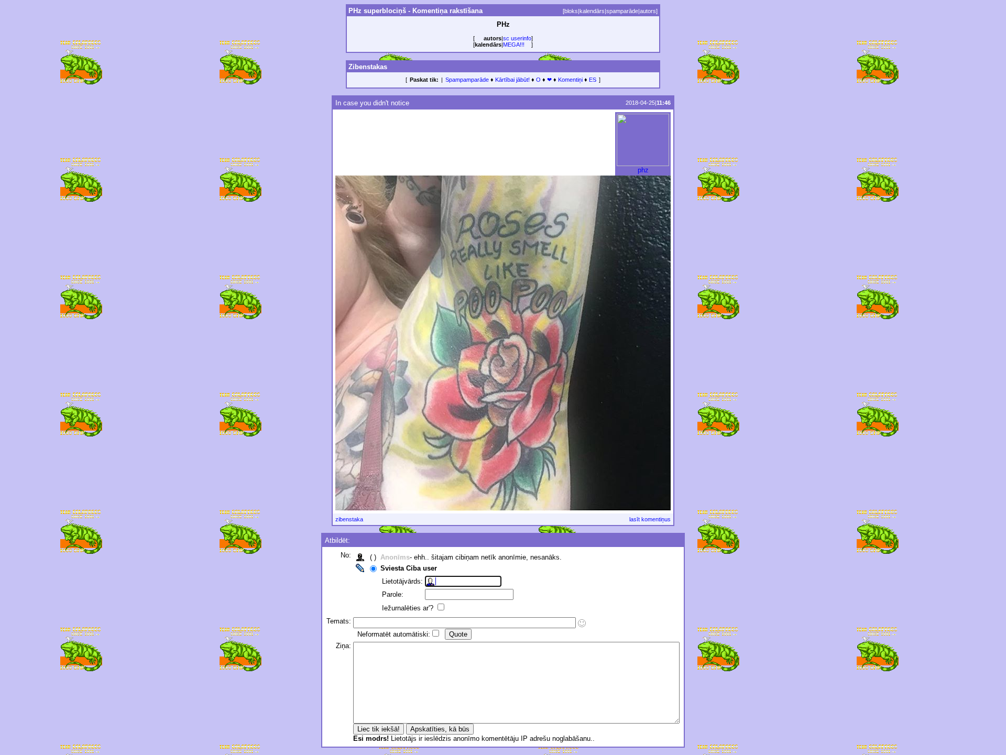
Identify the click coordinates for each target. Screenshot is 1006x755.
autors (648, 11)
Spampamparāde (467, 79)
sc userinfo (517, 38)
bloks (571, 11)
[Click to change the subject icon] (582, 623)
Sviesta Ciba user (408, 568)
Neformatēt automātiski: (393, 634)
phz (643, 170)
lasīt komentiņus (650, 519)
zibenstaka (349, 519)
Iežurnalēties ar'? (408, 608)
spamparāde (622, 11)
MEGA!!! (513, 44)
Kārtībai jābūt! (512, 79)
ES (592, 79)
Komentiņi (570, 79)
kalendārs (592, 11)
